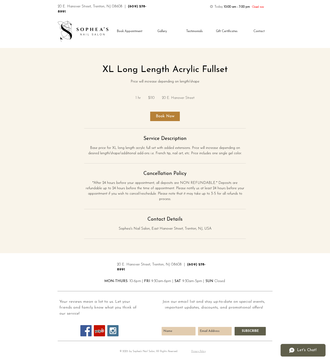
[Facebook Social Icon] (86, 330)
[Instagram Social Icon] (113, 330)
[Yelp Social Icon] (99, 330)
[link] (165, 116)
